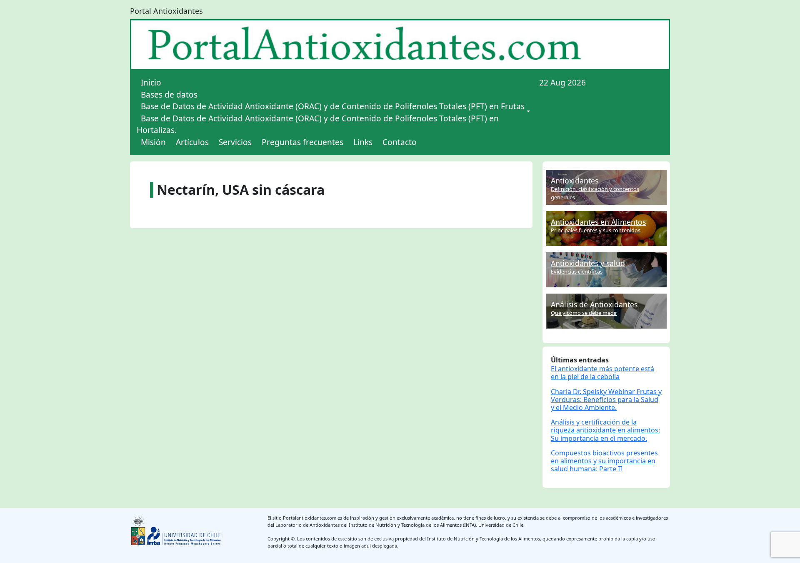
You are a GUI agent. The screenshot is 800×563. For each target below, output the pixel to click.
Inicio (151, 82)
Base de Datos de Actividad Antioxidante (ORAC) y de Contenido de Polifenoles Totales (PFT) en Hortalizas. (318, 124)
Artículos (192, 142)
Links (362, 142)
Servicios (235, 142)
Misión (153, 142)
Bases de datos (169, 94)
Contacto (399, 142)
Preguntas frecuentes (302, 142)
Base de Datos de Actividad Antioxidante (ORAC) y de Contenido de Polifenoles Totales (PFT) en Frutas (333, 106)
